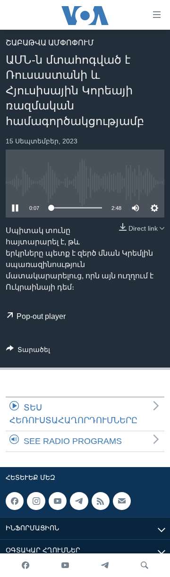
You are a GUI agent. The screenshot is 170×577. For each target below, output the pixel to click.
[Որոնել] (144, 565)
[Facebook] (25, 565)
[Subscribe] (122, 501)
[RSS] (101, 501)
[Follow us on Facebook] (15, 501)
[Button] (28, 351)
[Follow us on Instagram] (36, 501)
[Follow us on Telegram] (79, 501)
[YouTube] (65, 565)
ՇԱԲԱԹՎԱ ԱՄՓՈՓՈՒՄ (50, 43)
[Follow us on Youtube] (58, 501)
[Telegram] (105, 565)
